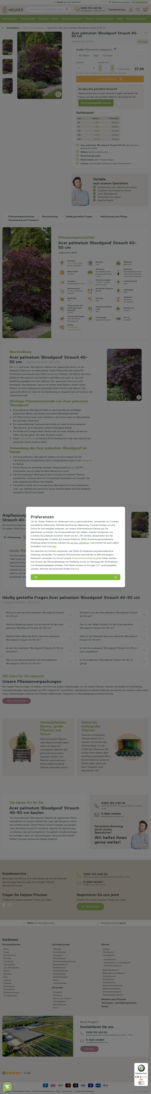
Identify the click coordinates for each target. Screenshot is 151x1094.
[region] (75, 547)
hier (54, 546)
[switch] (141, 1083)
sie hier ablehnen (79, 542)
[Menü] (146, 1065)
